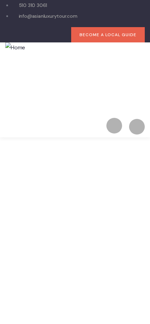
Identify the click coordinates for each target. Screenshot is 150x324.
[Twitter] (23, 34)
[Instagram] (51, 34)
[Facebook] (37, 34)
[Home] (15, 47)
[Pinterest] (65, 34)
